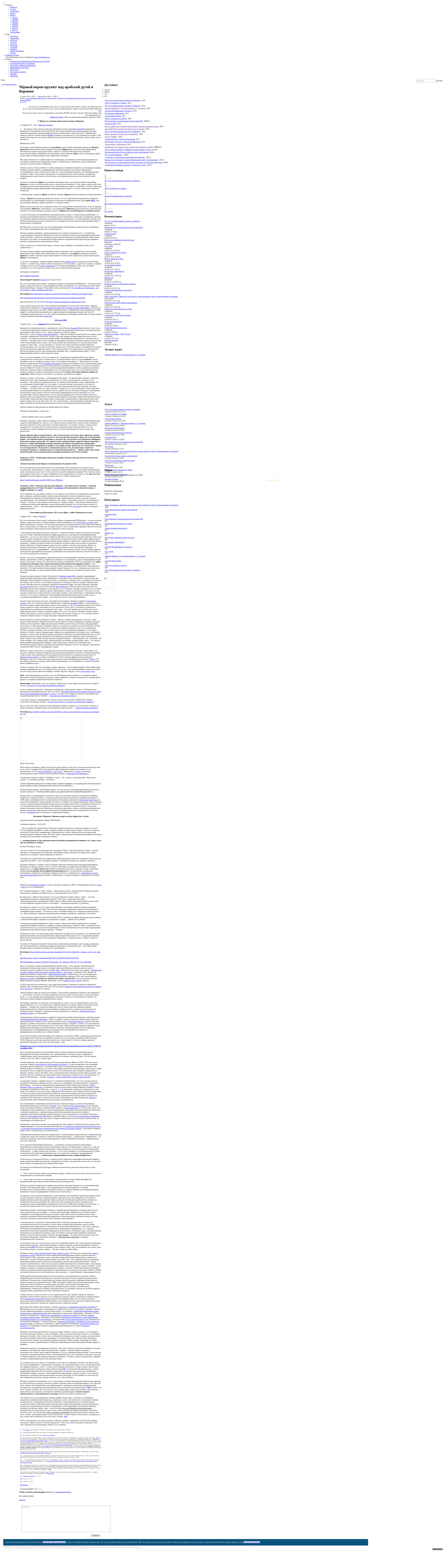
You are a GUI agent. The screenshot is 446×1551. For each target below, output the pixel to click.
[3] (21, 1435)
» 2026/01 (14, 26)
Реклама (13, 74)
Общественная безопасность (115, 328)
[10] (21, 1478)
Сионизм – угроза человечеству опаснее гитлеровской (68, 1077)
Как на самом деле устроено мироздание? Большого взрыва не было (132, 126)
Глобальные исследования (77, 774)
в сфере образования (90, 1317)
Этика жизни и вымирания (115, 144)
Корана (92, 1098)
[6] (21, 1455)
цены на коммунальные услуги (77, 1319)
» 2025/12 (14, 28)
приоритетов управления (35, 1299)
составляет (74, 603)
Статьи (13, 9)
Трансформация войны (57, 974)
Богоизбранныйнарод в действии (34, 1019)
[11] (21, 1481)
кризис (43, 98)
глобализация (51, 98)
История (13, 40)
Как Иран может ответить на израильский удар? (65, 302)
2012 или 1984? (61, 320)
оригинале (27, 1429)
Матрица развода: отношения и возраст (120, 284)
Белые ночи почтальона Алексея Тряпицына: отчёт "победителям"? (131, 160)
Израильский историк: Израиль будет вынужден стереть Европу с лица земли (61, 971)
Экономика (14, 38)
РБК (49, 1469)
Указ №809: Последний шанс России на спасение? (125, 129)
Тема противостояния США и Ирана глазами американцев (66, 308)
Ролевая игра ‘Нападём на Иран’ (63, 696)
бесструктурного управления (87, 1116)
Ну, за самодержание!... (114, 155)
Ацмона (74, 328)
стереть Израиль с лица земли (50, 771)
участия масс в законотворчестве (33, 1313)
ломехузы (48, 316)
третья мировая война (33, 98)
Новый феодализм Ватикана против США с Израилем (36, 1453)
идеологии (92, 98)
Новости (13, 7)
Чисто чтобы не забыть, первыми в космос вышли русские (128, 150)
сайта (60, 1546)
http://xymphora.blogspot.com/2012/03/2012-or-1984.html (41, 480)
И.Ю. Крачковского (78, 1106)
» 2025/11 (14, 30)
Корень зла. (108, 278)
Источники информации (114, 113)
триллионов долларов (85, 522)
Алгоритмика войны (113, 116)
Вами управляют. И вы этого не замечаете (121, 134)
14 (119, 288)
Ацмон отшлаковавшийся (47, 334)
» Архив (13, 17)
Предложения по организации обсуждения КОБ (124, 121)
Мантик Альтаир (45, 125)
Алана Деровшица (47, 266)
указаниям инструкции (252, 1542)
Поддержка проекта (18, 72)
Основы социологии (29, 1476)
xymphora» (42, 324)
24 (119, 294)
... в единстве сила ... (9, 84)
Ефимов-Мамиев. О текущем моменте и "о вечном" (125, 108)
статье (78, 129)
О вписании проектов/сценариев (117, 315)
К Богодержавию (70, 1108)
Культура (13, 45)
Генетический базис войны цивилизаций (120, 303)
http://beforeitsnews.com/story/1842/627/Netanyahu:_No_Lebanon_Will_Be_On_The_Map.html (55, 962)
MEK (93, 201)
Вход (3, 80)
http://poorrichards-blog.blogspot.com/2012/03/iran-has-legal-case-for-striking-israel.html (52, 298)
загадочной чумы (88, 671)
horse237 (44, 280)
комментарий (70, 262)
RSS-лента (14, 70)
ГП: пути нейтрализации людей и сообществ (123, 100)
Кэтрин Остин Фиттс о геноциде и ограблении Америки (70, 702)
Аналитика (14, 11)
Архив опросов (272, 480)
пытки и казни (63, 1253)
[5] (21, 1451)
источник (59, 488)
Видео (12, 15)
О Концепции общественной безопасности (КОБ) (30, 61)
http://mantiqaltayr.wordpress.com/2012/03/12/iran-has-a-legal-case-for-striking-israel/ (61, 294)
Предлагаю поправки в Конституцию (119, 240)
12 (120, 282)
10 (120, 276)
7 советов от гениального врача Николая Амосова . (125, 157)
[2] (21, 1432)
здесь (40, 490)
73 (116, 238)
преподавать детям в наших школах (62, 1444)
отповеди (73, 1307)
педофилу (92, 1307)
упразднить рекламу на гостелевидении (35, 1319)
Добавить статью (12, 55)
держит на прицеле (28, 978)
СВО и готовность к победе (116, 103)
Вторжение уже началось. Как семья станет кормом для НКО (129, 147)
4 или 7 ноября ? (111, 137)
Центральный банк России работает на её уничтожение (127, 152)
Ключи (13, 53)
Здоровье (13, 47)
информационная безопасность (77, 98)
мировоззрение (25, 100)
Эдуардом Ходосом (75, 1021)
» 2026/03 (14, 22)
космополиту (82, 1307)
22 (119, 301)
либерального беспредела (71, 1317)
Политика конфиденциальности (23, 66)
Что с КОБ (108, 211)
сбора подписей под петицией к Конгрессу (51, 1064)
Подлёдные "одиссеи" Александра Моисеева (122, 142)
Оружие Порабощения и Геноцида (118, 111)
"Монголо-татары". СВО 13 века (117, 334)
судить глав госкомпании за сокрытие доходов (58, 1315)
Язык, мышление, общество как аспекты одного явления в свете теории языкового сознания (141, 296)
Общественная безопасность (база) (118, 309)
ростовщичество (35, 1116)
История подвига (111, 340)
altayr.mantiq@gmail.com (29, 276)
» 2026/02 (14, 24)
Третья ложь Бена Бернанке (86, 708)
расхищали (24, 587)
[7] (21, 1459)
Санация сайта (110, 124)
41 (116, 232)
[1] (21, 1429)
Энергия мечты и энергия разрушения (120, 139)
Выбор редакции (17, 51)
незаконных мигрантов (66, 1322)
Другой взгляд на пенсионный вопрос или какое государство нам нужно (133, 162)
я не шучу (63, 1307)
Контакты (14, 76)
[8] (21, 1465)
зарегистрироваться (42, 57)
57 (120, 244)
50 (117, 338)
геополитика (61, 98)
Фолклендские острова (29, 657)
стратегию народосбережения (86, 1311)
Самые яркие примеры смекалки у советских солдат (125, 165)
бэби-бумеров (61, 587)
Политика (14, 36)
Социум (13, 43)
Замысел (13, 49)
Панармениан (50, 1473)
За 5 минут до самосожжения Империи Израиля (45, 686)
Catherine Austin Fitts (67, 576)
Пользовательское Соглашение (22, 63)
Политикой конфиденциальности (54, 1542)
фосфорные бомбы (37, 885)
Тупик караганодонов (113, 322)
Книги (12, 13)
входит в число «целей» (72, 981)
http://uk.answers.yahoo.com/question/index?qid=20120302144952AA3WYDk (49, 958)
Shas (49, 135)
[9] (21, 1476)
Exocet (92, 659)
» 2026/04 (14, 20)
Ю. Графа (46, 1446)
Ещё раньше (15, 32)
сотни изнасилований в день (45, 1253)
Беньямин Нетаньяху (52, 364)
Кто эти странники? (49, 1435)
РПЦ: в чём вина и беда (113, 259)
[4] (21, 1437)
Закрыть (22, 1500)
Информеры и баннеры (19, 68)
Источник (24, 1485)
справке (53, 1106)
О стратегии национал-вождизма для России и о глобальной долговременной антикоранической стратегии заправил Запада (60, 1127)
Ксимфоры (31, 812)
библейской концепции (88, 800)
